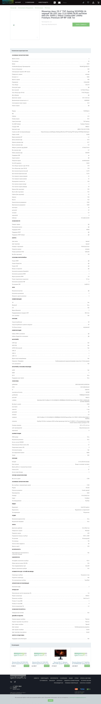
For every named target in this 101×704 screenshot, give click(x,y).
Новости (36, 678)
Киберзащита (44, 678)
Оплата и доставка (85, 678)
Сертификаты (43, 680)
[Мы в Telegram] (15, 682)
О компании (63, 678)
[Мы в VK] (12, 682)
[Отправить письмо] (59, 2)
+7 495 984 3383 (17, 687)
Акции (71, 678)
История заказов (86, 680)
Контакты (59, 680)
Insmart (82, 692)
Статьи (76, 678)
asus (51, 21)
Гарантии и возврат (85, 683)
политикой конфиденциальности (77, 697)
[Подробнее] (26, 666)
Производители (58, 683)
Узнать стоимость (81, 24)
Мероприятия (54, 678)
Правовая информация (71, 683)
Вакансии (52, 680)
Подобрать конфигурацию (71, 680)
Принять (50, 700)
